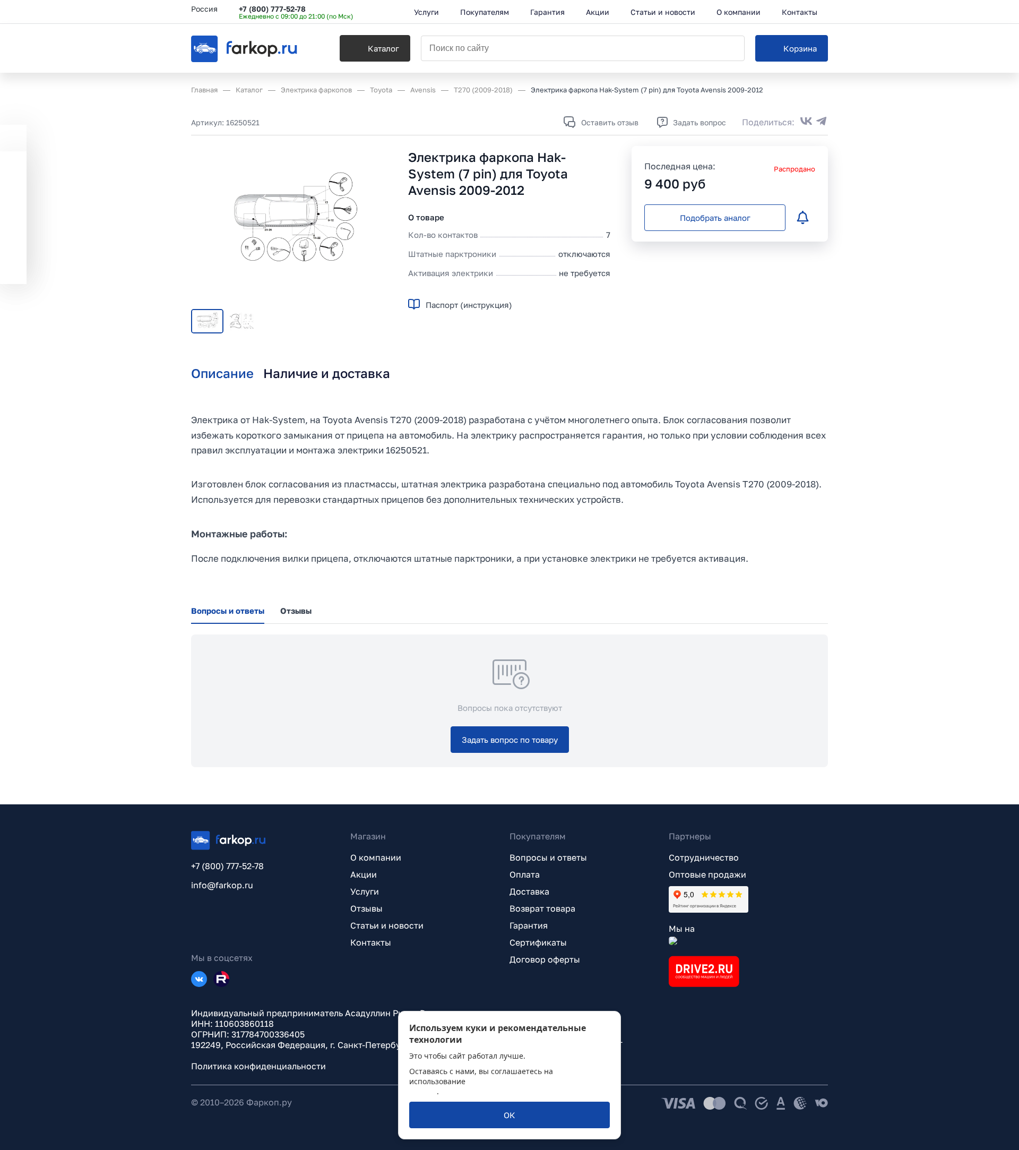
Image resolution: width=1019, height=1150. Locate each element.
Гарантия (529, 925)
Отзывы (366, 908)
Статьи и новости (387, 925)
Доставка (529, 891)
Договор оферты (545, 959)
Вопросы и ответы (548, 857)
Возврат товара (542, 908)
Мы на (682, 928)
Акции (363, 874)
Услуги (364, 891)
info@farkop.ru (222, 885)
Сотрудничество (704, 857)
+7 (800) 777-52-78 (272, 8)
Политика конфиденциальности (258, 1066)
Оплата (525, 874)
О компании (375, 857)
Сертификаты (538, 942)
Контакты (370, 942)
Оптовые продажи (707, 874)
